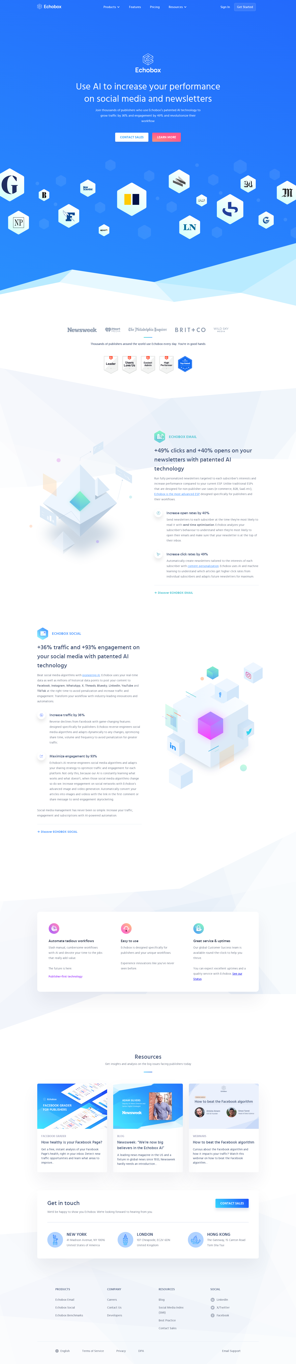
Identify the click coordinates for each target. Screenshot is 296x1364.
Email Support (231, 1351)
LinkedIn (222, 1299)
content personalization (203, 566)
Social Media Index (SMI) (171, 1310)
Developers (114, 1315)
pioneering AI (91, 675)
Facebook (223, 1315)
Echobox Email (64, 1299)
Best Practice (167, 1320)
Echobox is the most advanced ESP (177, 494)
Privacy (121, 1351)
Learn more (166, 137)
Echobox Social (65, 1307)
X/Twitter (223, 1307)
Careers (112, 1299)
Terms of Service (93, 1351)
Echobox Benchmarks (69, 1315)
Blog (162, 1299)
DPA (141, 1351)
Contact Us (114, 1307)
